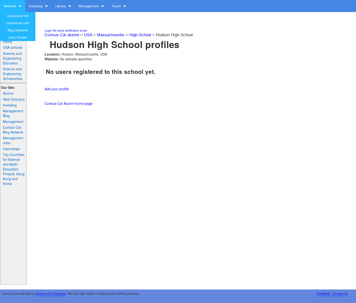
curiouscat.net (18, 16)
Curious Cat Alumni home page (69, 103)
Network (10, 6)
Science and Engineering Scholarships (13, 73)
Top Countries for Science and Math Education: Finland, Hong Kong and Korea (13, 169)
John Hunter (17, 37)
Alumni (8, 93)
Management (89, 6)
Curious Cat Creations (51, 293)
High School (140, 35)
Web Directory (14, 99)
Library (61, 6)
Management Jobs (13, 140)
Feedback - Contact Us (332, 293)
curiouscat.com (17, 23)
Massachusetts (110, 35)
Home (7, 41)
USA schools (12, 47)
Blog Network (18, 30)
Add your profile (57, 88)
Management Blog (13, 113)
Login (48, 30)
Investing (36, 6)
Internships (11, 148)
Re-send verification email (70, 30)
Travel (116, 6)
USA (88, 35)
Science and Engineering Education (12, 58)
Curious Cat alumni (62, 35)
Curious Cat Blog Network (13, 129)
